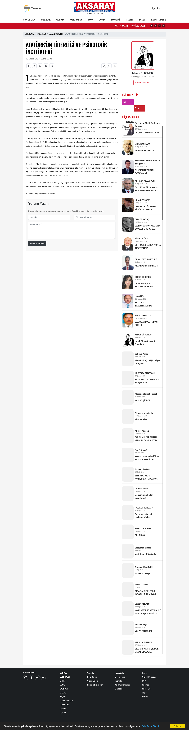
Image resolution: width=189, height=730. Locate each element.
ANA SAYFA (29, 34)
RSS (139, 108)
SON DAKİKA (29, 19)
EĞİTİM (63, 713)
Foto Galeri (92, 677)
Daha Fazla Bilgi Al (150, 726)
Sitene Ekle (146, 689)
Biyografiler (120, 677)
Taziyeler (119, 681)
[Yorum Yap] (103, 65)
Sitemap (145, 685)
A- (115, 66)
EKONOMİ (115, 19)
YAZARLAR (46, 19)
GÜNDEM (60, 19)
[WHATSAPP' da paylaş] (40, 65)
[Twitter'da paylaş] (34, 65)
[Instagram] (159, 25)
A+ (109, 66)
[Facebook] (151, 25)
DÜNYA (102, 19)
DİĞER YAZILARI (142, 82)
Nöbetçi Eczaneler (95, 685)
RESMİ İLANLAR (158, 19)
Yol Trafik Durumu (122, 685)
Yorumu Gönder (37, 243)
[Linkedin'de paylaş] (51, 65)
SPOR (90, 19)
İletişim (145, 697)
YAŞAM (142, 19)
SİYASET (129, 19)
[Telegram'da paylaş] (46, 65)
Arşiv (144, 693)
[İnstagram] (25, 677)
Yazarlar (90, 673)
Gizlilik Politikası (149, 677)
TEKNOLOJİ (64, 705)
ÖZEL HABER (76, 19)
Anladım (177, 726)
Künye (144, 673)
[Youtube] (163, 25)
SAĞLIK (63, 709)
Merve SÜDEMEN (56, 34)
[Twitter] (155, 25)
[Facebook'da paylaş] (28, 65)
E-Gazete (119, 689)
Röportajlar (119, 673)
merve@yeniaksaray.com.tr (142, 76)
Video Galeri (92, 681)
